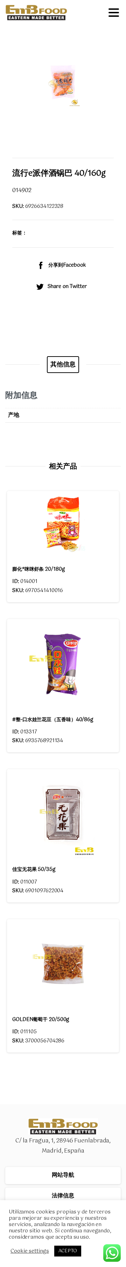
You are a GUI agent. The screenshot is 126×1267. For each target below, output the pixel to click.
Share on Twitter (67, 286)
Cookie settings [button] (29, 1251)
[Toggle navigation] (114, 13)
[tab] (63, 364)
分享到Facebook (67, 265)
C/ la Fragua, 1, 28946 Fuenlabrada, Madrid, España (63, 1146)
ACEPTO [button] (67, 1251)
